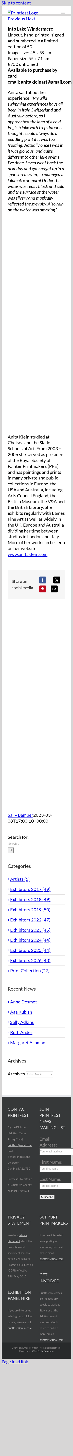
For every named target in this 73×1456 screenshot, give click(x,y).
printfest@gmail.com (20, 1145)
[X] (56, 580)
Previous (16, 18)
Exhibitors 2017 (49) (30, 889)
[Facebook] (42, 580)
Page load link (15, 1361)
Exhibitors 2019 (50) (30, 909)
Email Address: (48, 1142)
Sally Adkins (22, 1022)
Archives (16, 1073)
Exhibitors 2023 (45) (30, 930)
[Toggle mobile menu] (63, 12)
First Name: (51, 1162)
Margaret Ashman (27, 1042)
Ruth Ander (21, 1032)
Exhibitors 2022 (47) (30, 919)
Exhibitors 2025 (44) (30, 950)
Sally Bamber (20, 815)
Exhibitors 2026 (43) (30, 960)
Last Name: (50, 1179)
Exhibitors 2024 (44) (30, 940)
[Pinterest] (42, 588)
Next (30, 18)
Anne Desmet (23, 1001)
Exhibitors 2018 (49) (30, 899)
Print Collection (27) (30, 970)
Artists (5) (20, 879)
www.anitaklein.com (27, 554)
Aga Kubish (21, 1012)
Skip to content (16, 3)
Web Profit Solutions (43, 1350)
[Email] (54, 588)
